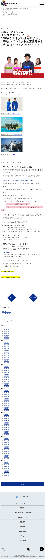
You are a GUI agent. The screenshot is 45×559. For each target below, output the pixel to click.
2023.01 (6, 391)
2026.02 (6, 464)
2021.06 (6, 352)
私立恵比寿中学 (17, 134)
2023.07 (6, 401)
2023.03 (6, 394)
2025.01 (6, 439)
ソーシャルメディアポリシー (22, 512)
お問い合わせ (22, 540)
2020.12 (6, 338)
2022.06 (6, 376)
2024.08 (6, 427)
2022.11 (6, 385)
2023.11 (6, 409)
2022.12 (6, 386)
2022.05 (6, 374)
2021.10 (6, 359)
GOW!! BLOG (6, 312)
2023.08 (6, 403)
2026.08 (6, 475)
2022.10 (6, 383)
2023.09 (6, 405)
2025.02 (6, 440)
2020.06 (6, 328)
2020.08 (6, 331)
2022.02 (6, 368)
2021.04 (6, 348)
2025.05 (6, 446)
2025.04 (6, 444)
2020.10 (6, 335)
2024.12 (6, 434)
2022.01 (6, 367)
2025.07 (6, 449)
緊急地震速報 (22, 531)
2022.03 (6, 370)
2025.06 (6, 448)
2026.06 (6, 472)
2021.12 (6, 362)
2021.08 (6, 355)
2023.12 (6, 410)
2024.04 (6, 420)
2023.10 (6, 407)
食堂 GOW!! (6, 252)
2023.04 (6, 396)
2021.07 (6, 353)
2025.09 (6, 453)
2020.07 (6, 329)
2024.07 (6, 425)
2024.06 (6, 424)
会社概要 (22, 522)
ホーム (2, 8)
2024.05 (6, 422)
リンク (22, 536)
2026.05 (6, 470)
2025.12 (6, 458)
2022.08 (6, 379)
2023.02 (6, 392)
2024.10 (6, 431)
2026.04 (6, 468)
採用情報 (22, 526)
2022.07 (6, 377)
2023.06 (6, 400)
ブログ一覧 (25, 8)
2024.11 (6, 433)
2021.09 (6, 357)
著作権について (22, 517)
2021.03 (6, 346)
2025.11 (6, 457)
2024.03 (6, 418)
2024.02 (6, 416)
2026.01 (6, 463)
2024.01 (6, 415)
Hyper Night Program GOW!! (13, 8)
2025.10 (6, 455)
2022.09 (6, 381)
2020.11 (6, 337)
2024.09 (6, 429)
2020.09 (6, 333)
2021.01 (6, 343)
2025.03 (6, 442)
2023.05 (6, 398)
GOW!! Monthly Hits (8, 313)
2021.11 (6, 361)
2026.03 (6, 466)
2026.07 (6, 473)
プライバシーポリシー (22, 503)
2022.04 (6, 372)
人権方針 (22, 508)
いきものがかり (16, 113)
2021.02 (6, 344)
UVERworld (16, 154)
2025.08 (6, 451)
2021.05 (6, 350)
